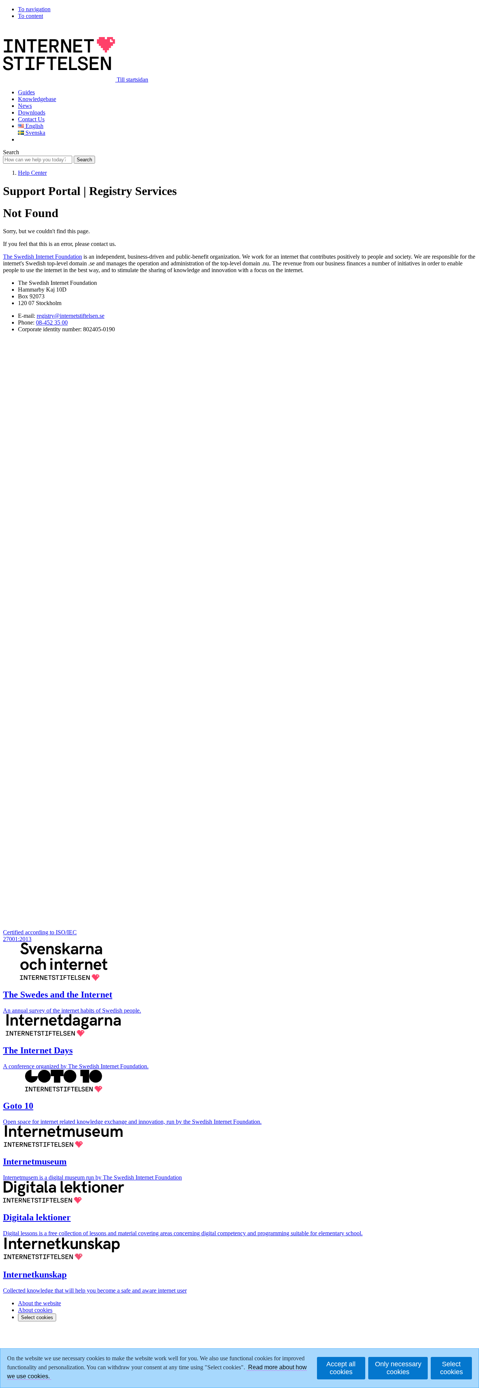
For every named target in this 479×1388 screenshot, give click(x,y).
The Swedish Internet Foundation (42, 256)
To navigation (34, 9)
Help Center (32, 173)
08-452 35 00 (52, 322)
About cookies (35, 1310)
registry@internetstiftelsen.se (70, 316)
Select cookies (37, 1317)
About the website (39, 1303)
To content (30, 16)
